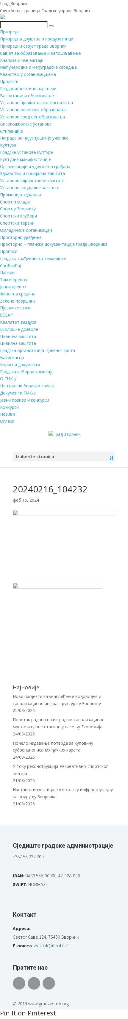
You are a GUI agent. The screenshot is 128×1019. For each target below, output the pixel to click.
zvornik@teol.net (51, 945)
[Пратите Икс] (34, 983)
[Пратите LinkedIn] (49, 983)
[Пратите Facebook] (19, 983)
